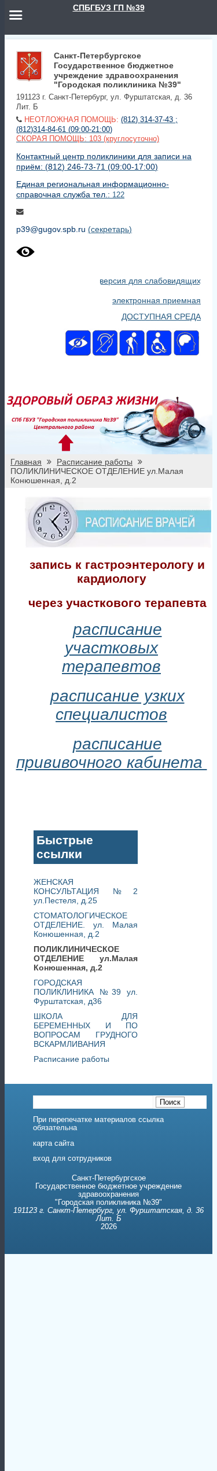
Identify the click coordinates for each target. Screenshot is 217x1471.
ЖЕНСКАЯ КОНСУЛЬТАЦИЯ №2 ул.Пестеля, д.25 (86, 891)
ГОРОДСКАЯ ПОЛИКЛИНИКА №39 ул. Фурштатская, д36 (86, 992)
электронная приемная (156, 300)
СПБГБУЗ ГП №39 (109, 7)
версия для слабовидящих (150, 280)
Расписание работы (95, 461)
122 (118, 195)
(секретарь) (110, 229)
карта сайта (53, 1143)
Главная (26, 461)
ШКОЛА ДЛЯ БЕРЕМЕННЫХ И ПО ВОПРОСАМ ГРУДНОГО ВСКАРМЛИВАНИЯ (86, 1030)
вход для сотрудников (72, 1158)
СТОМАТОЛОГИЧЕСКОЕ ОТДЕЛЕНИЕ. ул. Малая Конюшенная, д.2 (86, 925)
